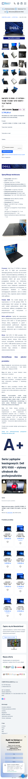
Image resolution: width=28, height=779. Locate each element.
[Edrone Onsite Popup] (14, 389)
